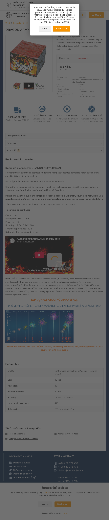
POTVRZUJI (61, 28)
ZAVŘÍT (45, 28)
